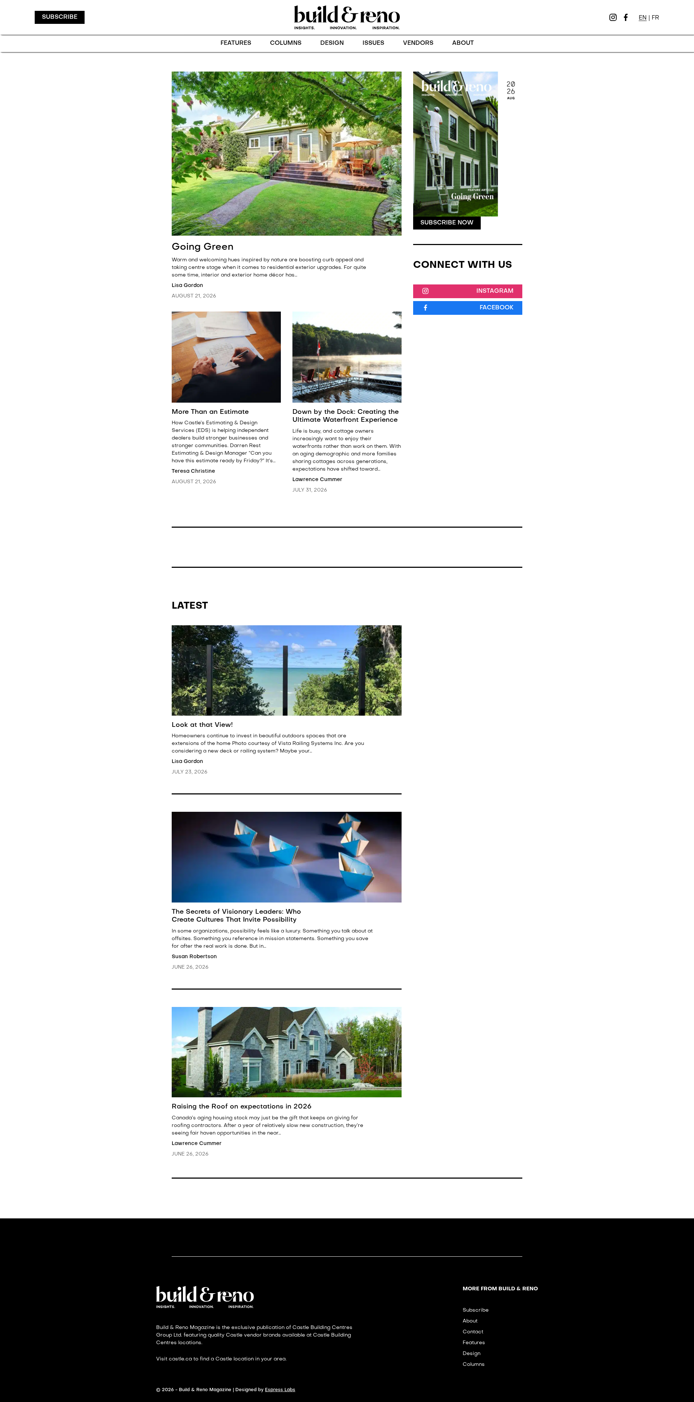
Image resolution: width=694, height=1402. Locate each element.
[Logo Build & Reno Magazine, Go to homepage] (347, 17)
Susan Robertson (194, 956)
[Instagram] (613, 17)
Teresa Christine (193, 471)
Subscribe (59, 17)
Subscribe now (447, 223)
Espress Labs (280, 1390)
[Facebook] (625, 17)
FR (655, 18)
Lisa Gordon (187, 285)
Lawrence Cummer (317, 479)
